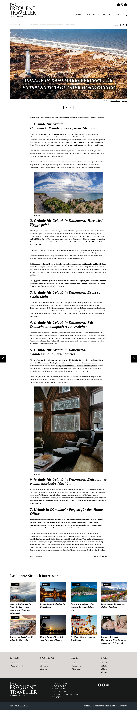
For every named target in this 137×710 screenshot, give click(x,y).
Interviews (15, 663)
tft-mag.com (14, 25)
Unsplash (124, 101)
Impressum (59, 689)
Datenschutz (61, 686)
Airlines (44, 663)
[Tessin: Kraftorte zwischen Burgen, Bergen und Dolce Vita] (84, 592)
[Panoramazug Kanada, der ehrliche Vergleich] (114, 592)
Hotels (74, 663)
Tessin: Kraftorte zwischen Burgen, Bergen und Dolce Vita (82, 607)
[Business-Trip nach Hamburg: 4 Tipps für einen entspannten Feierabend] (114, 625)
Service (44, 669)
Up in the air (92, 15)
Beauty (105, 663)
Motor (104, 669)
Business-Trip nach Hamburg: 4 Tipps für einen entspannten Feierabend (113, 640)
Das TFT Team (61, 683)
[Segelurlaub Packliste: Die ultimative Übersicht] (23, 625)
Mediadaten (60, 692)
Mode (104, 666)
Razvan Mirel (115, 101)
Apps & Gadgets (17, 666)
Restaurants (76, 666)
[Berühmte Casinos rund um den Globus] (84, 625)
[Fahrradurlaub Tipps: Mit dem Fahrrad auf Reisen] (53, 625)
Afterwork (76, 669)
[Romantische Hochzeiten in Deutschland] (53, 592)
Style (118, 15)
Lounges (44, 666)
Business (76, 15)
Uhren (104, 672)
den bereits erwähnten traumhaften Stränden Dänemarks (67, 544)
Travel (106, 15)
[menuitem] (77, 15)
